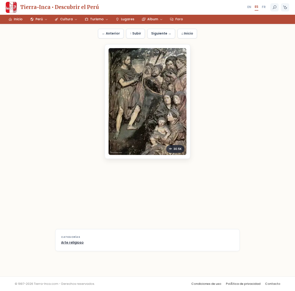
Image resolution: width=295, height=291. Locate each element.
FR (264, 7)
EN (249, 7)
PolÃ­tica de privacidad (243, 284)
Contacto (272, 284)
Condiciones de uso (206, 284)
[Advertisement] (147, 197)
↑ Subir (135, 33)
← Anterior (111, 33)
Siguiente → (161, 33)
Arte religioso (72, 242)
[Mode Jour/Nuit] (285, 7)
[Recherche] (274, 7)
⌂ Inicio (187, 33)
